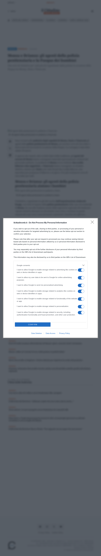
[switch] (81, 270)
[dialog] (50, 278)
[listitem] (50, 265)
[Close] (93, 222)
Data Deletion (36, 333)
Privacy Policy (64, 333)
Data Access (50, 333)
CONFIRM (32, 324)
